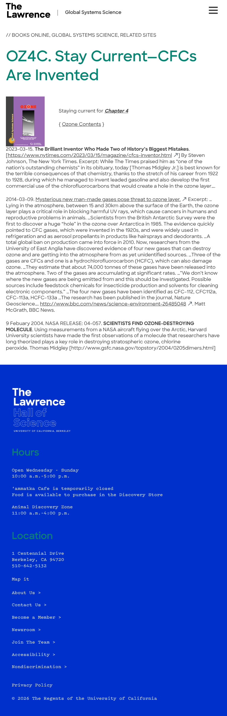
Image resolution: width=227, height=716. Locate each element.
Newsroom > (26, 630)
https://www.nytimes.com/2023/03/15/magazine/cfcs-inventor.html (90, 155)
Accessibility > (33, 655)
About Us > (26, 593)
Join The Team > (33, 642)
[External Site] (28, 16)
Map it (20, 579)
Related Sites (138, 35)
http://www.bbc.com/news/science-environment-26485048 (113, 304)
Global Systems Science (93, 12)
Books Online (30, 35)
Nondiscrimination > (39, 667)
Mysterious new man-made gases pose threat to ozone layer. (108, 199)
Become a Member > (36, 617)
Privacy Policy (32, 685)
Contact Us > (29, 605)
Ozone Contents (81, 124)
